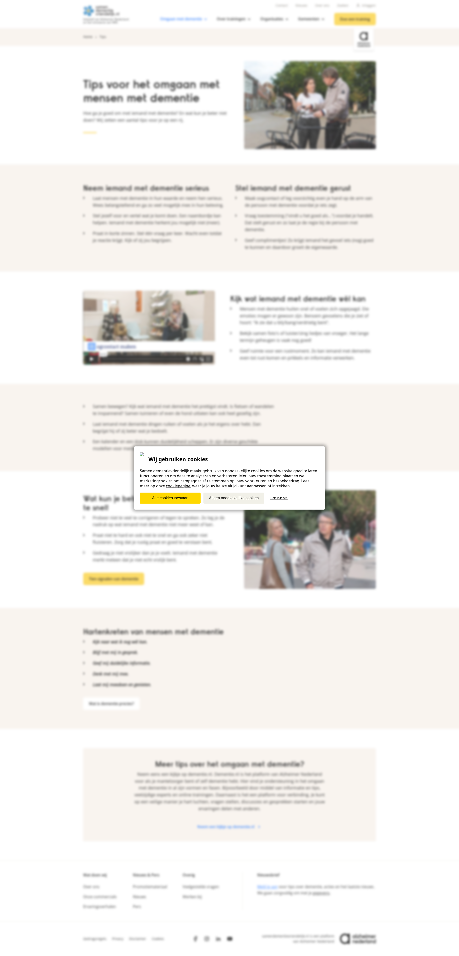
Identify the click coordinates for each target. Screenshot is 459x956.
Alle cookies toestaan (170, 498)
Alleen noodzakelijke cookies (234, 498)
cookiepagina (178, 485)
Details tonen (279, 498)
